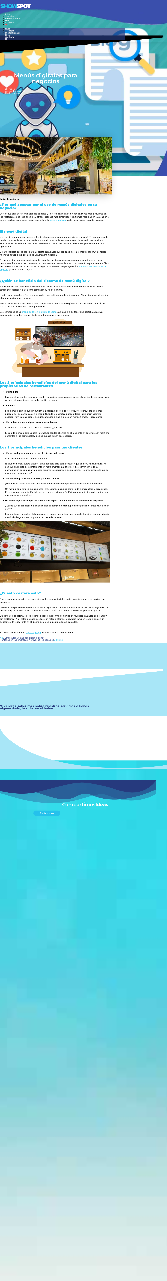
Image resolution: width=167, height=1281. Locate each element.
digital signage (33, 632)
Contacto (9, 22)
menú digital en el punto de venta (39, 312)
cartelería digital (58, 220)
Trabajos (9, 31)
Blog (7, 35)
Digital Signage (12, 18)
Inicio (7, 28)
